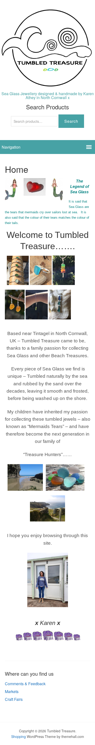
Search (71, 121)
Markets (12, 691)
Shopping (18, 736)
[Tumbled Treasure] (47, 84)
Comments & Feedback (25, 683)
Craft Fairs (14, 699)
